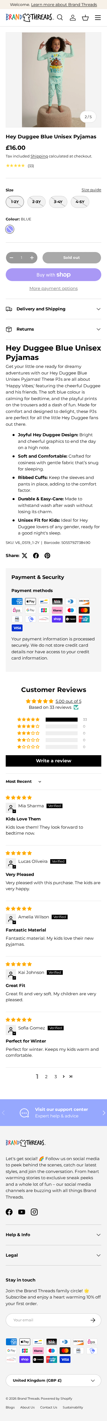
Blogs (10, 1407)
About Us (27, 1407)
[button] (85, 17)
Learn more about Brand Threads (64, 4)
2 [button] (46, 1076)
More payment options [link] (53, 288)
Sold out (71, 257)
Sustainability (73, 1407)
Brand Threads (28, 1398)
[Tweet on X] (24, 555)
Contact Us (48, 1407)
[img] (19, 797)
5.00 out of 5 (68, 701)
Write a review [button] (53, 760)
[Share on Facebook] (36, 555)
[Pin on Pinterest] (47, 555)
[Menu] (98, 17)
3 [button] (55, 1076)
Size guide (91, 189)
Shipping (39, 156)
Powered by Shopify (56, 1398)
